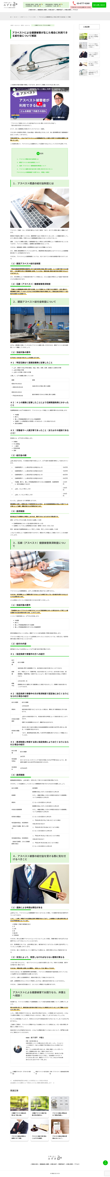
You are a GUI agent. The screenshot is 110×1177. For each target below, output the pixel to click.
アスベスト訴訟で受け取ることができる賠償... (39, 1137)
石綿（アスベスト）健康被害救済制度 (59, 1072)
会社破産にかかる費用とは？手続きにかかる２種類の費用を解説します (31, 1083)
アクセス (75, 10)
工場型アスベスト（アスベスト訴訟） (43, 25)
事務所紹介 (59, 10)
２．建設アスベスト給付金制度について (28, 162)
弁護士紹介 (51, 10)
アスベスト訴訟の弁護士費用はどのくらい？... (59, 1137)
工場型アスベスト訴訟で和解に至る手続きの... (39, 1114)
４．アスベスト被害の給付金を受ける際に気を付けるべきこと (35, 169)
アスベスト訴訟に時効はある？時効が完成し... (59, 1114)
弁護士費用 (68, 10)
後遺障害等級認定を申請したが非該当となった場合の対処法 (30, 1080)
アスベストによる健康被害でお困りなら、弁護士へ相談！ (33, 172)
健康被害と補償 (42, 10)
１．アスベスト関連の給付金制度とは (27, 159)
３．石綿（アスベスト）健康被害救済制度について (31, 166)
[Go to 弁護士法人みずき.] (10, 17)
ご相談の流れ (32, 10)
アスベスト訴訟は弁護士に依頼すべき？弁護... (19, 1137)
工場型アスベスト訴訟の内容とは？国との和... (19, 1114)
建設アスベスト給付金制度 (42, 1072)
